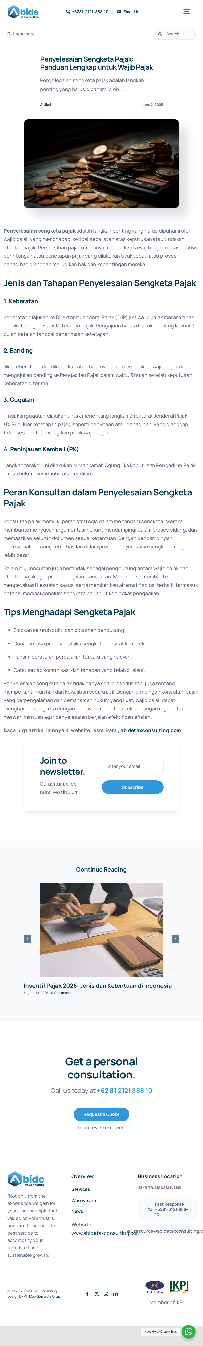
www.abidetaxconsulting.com (105, 1233)
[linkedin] (115, 1294)
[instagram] (106, 1294)
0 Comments (61, 992)
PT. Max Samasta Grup (42, 1296)
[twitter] (97, 1294)
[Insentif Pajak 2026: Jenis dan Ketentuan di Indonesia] (101, 930)
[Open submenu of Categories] (31, 33)
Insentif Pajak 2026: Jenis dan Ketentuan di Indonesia (98, 985)
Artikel (45, 104)
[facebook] (87, 1294)
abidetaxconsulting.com (151, 730)
